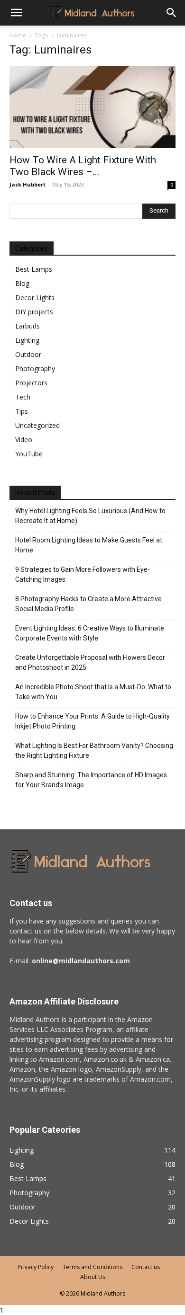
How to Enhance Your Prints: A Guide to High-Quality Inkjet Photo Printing (92, 721)
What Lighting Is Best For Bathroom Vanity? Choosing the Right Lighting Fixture (94, 750)
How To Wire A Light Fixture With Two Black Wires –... (82, 166)
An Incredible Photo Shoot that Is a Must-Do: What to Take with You (93, 692)
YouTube (29, 453)
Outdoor (28, 354)
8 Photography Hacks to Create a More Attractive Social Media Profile (88, 604)
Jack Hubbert (27, 184)
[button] (171, 13)
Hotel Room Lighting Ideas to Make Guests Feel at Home (88, 545)
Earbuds (27, 325)
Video (23, 439)
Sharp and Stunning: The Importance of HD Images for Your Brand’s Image (91, 780)
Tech (22, 396)
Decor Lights (35, 297)
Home (17, 35)
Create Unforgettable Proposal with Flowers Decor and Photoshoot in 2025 (90, 662)
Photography (35, 368)
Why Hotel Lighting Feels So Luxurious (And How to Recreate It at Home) (90, 515)
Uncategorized (37, 425)
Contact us (145, 1267)
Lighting (27, 340)
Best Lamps (33, 269)
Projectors (31, 382)
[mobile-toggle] (16, 13)
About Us (92, 1277)
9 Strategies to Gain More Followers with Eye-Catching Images (82, 574)
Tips (21, 411)
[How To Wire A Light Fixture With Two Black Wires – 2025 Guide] (92, 107)
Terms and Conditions (92, 1267)
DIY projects (34, 311)
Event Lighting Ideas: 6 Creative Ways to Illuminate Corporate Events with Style (89, 633)
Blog (22, 283)
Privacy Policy (36, 1267)
